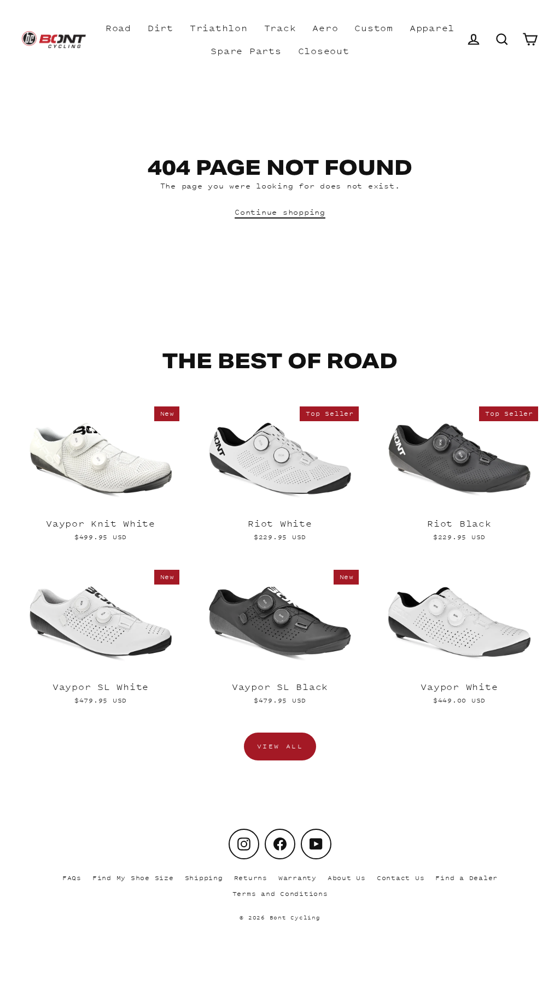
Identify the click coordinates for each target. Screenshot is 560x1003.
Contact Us (401, 878)
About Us (347, 878)
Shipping (204, 878)
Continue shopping (280, 211)
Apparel (432, 28)
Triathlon (219, 28)
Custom (373, 28)
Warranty (297, 878)
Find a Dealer (466, 878)
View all (280, 746)
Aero (325, 28)
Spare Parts (246, 51)
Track (280, 28)
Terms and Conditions (280, 893)
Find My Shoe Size (133, 878)
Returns (250, 878)
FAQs (71, 878)
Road (118, 28)
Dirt (160, 28)
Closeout (323, 51)
